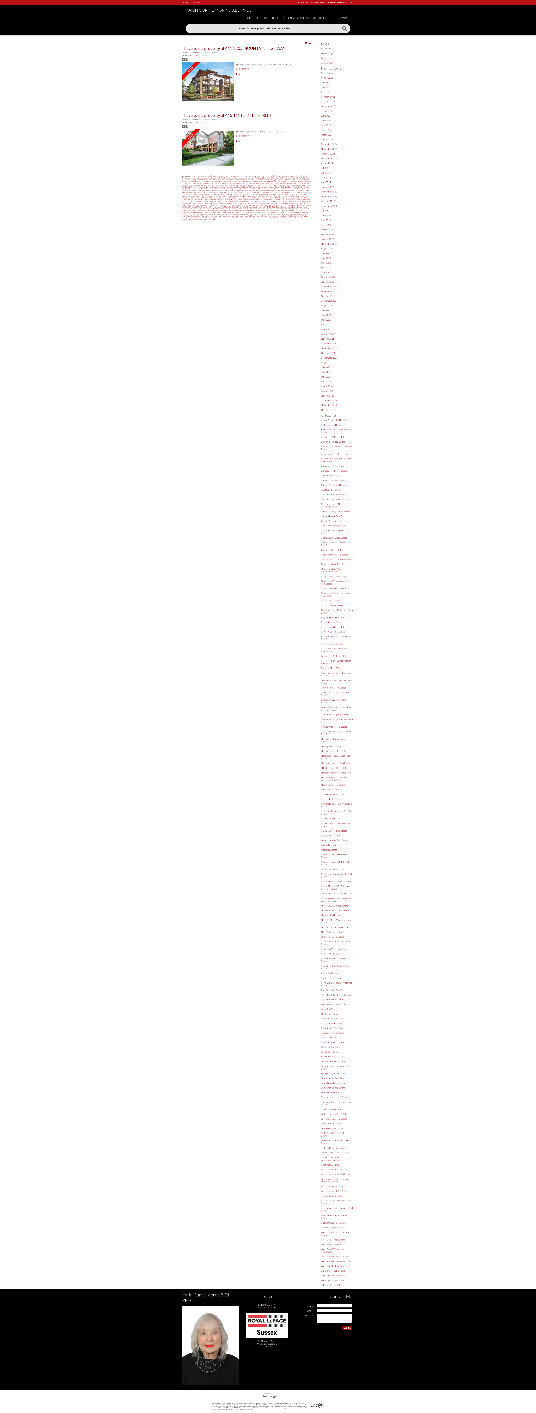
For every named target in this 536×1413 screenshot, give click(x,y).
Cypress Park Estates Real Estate (193, 183)
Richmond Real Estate (295, 205)
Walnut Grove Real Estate (230, 216)
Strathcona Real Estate (204, 210)
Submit (347, 1328)
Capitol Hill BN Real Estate (299, 178)
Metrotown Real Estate (267, 198)
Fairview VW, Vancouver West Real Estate (219, 187)
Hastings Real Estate (230, 192)
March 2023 (327, 229)
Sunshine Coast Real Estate (238, 210)
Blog (322, 18)
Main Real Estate (207, 198)
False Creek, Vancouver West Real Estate (262, 187)
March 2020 (327, 386)
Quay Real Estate (254, 205)
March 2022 (327, 272)
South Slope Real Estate (272, 209)
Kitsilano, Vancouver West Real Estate (252, 196)
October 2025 (328, 101)
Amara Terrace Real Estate (199, 176)
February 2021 (328, 334)
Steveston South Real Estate (289, 209)
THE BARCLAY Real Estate (256, 210)
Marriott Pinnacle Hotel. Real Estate (248, 198)
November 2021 (329, 291)
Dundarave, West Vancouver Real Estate (256, 185)
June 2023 (326, 215)
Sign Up (196, 2)
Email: (310, 1310)
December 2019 (329, 400)
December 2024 (329, 144)
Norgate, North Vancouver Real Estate (207, 201)
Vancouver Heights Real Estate (335, 1174)
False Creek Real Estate (240, 187)
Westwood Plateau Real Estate (263, 218)
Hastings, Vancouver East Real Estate (268, 192)
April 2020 (326, 381)
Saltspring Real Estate (244, 207)
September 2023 (329, 205)
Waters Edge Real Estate (247, 216)
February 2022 (328, 277)
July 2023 (325, 210)
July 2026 (325, 82)
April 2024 (326, 182)
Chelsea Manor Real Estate (293, 180)
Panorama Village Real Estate (335, 949)
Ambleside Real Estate (215, 176)
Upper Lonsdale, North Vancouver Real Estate (253, 212)
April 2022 (326, 267)
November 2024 (329, 149)
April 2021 (326, 324)
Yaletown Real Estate (209, 220)
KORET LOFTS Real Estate (273, 196)
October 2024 (328, 153)
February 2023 (328, 234)
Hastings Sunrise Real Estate (246, 192)
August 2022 (327, 248)
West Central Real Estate (287, 216)
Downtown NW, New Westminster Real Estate (237, 183)
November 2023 (329, 196)
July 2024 (325, 168)
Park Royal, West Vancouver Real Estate (214, 203)
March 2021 (327, 329)
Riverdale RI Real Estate (197, 207)
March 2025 (327, 134)
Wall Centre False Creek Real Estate (210, 216)
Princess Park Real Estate (240, 205)
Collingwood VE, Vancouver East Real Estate (265, 181)
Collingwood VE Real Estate (242, 181)
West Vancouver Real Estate (224, 218)
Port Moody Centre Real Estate (206, 205)
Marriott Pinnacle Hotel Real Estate (225, 198)
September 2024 (329, 158)
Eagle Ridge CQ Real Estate (278, 185)
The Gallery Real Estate (273, 210)
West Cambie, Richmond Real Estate (267, 216)
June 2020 (326, 372)
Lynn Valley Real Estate (199, 55)
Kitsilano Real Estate (233, 196)
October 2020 (328, 353)
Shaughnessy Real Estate (205, 209)
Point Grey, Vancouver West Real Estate (290, 203)
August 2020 (327, 362)
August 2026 (327, 77)
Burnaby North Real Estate (253, 178)
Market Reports (306, 18)
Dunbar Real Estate (222, 185)
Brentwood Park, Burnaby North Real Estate (214, 178)
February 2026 (328, 96)
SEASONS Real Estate (273, 207)
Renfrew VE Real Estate (280, 205)
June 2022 (326, 258)
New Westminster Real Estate (301, 200)
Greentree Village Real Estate (237, 190)
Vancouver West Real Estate (249, 214)
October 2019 (328, 410)
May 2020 (326, 376)
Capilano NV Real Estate (283, 178)
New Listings (327, 53)
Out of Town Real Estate (265, 201)
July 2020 (325, 367)
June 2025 (326, 120)
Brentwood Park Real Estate (191, 178)
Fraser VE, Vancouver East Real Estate (220, 189)
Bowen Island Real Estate (273, 176)
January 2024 (327, 186)
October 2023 (328, 201)
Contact (344, 18)
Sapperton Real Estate (259, 207)
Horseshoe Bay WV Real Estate (199, 194)
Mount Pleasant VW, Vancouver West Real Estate (258, 200)
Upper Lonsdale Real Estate (229, 212)
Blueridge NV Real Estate (257, 176)
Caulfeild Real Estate (188, 180)
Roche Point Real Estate (213, 207)
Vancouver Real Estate (233, 214)
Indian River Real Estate (276, 194)
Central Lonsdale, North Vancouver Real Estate (250, 180)
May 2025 (326, 125)
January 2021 (327, 338)
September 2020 (329, 357)
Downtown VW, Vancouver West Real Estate (201, 185)
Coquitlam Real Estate (287, 181)
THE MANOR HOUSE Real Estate (292, 210)
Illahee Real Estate (262, 194)
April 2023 (326, 224)
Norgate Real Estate (188, 201)
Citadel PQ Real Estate (332, 520)
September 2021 (329, 300)
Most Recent (327, 73)
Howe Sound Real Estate (248, 194)
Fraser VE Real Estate (201, 189)
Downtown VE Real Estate (261, 183)
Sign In (185, 2)
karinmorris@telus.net (267, 1310)
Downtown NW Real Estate (213, 183)
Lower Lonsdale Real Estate (334, 840)
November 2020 (329, 348)
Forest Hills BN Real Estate (283, 187)
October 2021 (328, 296)
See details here (244, 68)
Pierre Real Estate (256, 203)
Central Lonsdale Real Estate (225, 180)
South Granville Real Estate (238, 209)
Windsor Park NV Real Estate (335, 1275)
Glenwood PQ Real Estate (266, 189)
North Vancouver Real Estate (248, 201)
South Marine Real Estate (256, 209)
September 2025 (329, 106)
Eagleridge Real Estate (294, 185)
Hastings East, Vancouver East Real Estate (210, 192)
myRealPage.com (268, 1396)
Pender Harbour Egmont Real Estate (238, 203)
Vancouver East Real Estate (293, 212)
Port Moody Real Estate (224, 205)
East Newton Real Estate (333, 627)
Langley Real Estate (289, 196)
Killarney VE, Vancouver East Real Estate (213, 196)
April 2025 (326, 130)
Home (249, 18)
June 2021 (326, 315)
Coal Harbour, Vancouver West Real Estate (219, 181)
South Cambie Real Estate (221, 209)
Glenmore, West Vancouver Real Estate (245, 189)
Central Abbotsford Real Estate (206, 180)
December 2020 (329, 343)
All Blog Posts (327, 48)
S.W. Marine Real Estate (228, 207)
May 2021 (326, 319)
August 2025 (327, 111)
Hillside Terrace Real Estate (334, 768)
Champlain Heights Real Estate (275, 180)
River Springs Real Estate (333, 1028)
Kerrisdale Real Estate (292, 194)
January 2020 (327, 395)
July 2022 (325, 253)
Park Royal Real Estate (194, 203)
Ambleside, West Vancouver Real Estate (235, 176)
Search (344, 28)
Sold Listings (327, 62)
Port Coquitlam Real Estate (334, 990)
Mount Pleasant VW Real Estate (232, 200)
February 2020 (328, 391)
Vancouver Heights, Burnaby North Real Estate (210, 214)
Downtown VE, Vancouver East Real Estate (283, 183)
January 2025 (327, 139)
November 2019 (329, 405)
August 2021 (327, 305)
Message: (309, 1315)
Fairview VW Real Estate (198, 187)
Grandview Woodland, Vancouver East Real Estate (212, 190)
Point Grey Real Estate (270, 203)
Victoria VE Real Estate (266, 214)
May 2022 (326, 262)
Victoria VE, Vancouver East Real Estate (286, 214)
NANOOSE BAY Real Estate (283, 200)
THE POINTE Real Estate (212, 212)
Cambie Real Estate (269, 178)
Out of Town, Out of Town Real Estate (285, 201)
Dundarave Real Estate (236, 185)
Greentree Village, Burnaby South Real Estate (262, 190)
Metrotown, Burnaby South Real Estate (287, 198)
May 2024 (326, 177)
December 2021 (329, 286)
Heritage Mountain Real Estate (290, 192)
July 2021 (325, 310)
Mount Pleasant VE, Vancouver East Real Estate (206, 200)
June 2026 (326, 87)
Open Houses (327, 58)
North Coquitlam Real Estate (229, 201)
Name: (310, 1306)
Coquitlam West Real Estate (303, 181)
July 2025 (325, 115)
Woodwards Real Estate (194, 220)
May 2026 (326, 92)
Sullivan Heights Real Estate (220, 210)
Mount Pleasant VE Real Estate (336, 881)
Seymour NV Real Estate (288, 207)
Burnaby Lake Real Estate (237, 178)
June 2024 (326, 172)
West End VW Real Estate (333, 1244)
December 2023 (329, 191)
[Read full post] (208, 81)
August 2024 (327, 163)
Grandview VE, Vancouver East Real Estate (288, 189)
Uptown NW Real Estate (276, 212)
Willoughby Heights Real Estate (284, 218)
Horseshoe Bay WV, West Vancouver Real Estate (225, 194)
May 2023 (326, 220)
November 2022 (329, 243)
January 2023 (327, 239)
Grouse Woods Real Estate (285, 190)
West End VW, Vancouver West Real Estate (200, 218)
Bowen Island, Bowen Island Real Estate (294, 176)
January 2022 (327, 281)
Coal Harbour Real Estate (198, 181)
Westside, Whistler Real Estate (243, 218)
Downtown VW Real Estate (334, 588)
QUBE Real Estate (266, 205)
